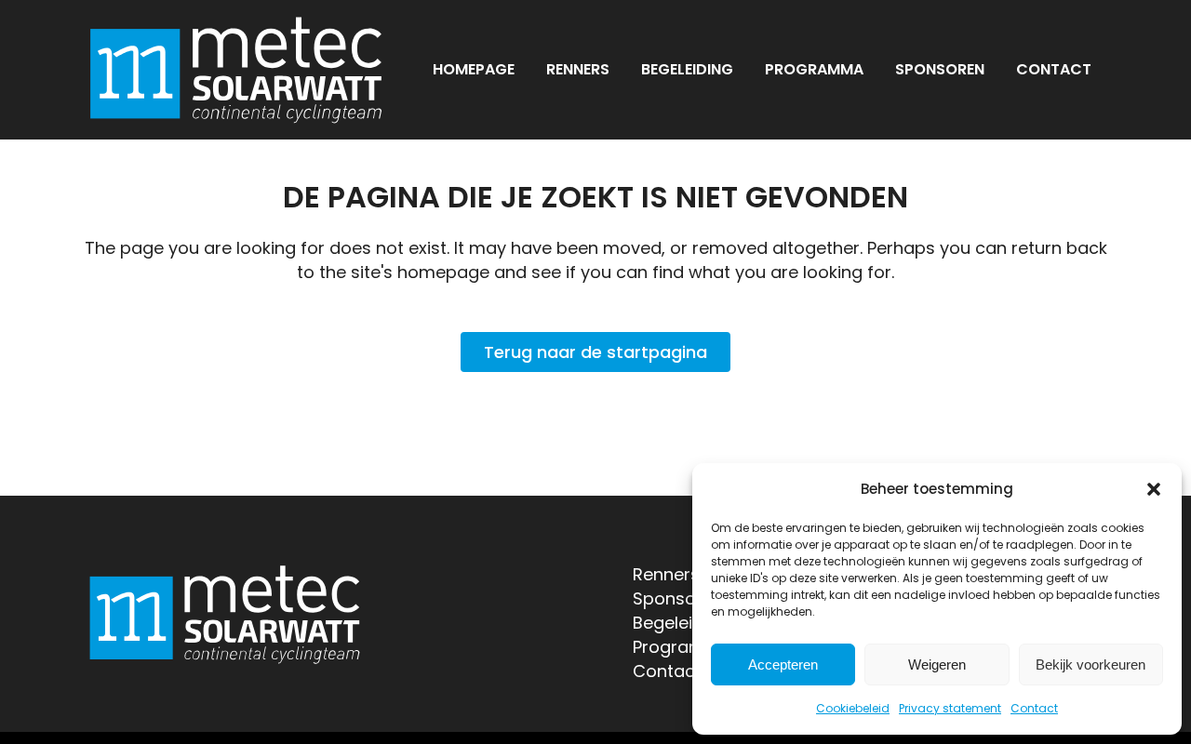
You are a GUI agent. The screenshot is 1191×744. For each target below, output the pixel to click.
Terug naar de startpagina (595, 352)
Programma (683, 646)
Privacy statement (950, 708)
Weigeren (937, 664)
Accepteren (783, 664)
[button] (1153, 489)
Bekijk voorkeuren (1090, 664)
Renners (666, 574)
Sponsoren (678, 598)
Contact (1034, 708)
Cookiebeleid (853, 708)
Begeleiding (681, 622)
